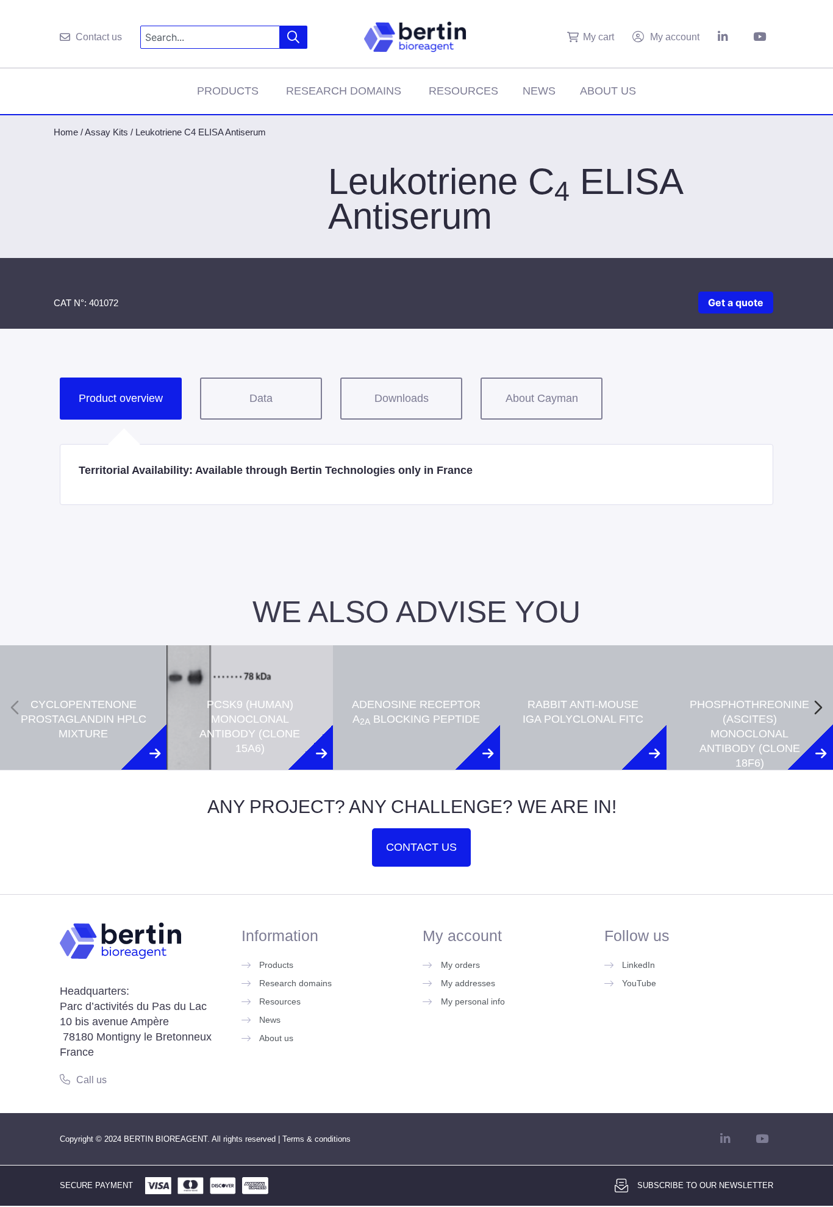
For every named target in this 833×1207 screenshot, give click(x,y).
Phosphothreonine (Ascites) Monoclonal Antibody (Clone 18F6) (749, 681)
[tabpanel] (416, 474)
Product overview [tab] (121, 398)
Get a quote (735, 302)
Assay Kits (106, 132)
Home (66, 132)
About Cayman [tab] (542, 398)
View (83, 776)
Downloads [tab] (401, 398)
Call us (91, 1080)
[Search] (293, 37)
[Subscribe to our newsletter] (621, 1185)
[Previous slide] (14, 707)
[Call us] (65, 1079)
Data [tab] (261, 398)
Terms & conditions (316, 1139)
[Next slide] (818, 707)
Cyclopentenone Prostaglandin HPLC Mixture (83, 667)
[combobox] (210, 37)
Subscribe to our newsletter (705, 1185)
